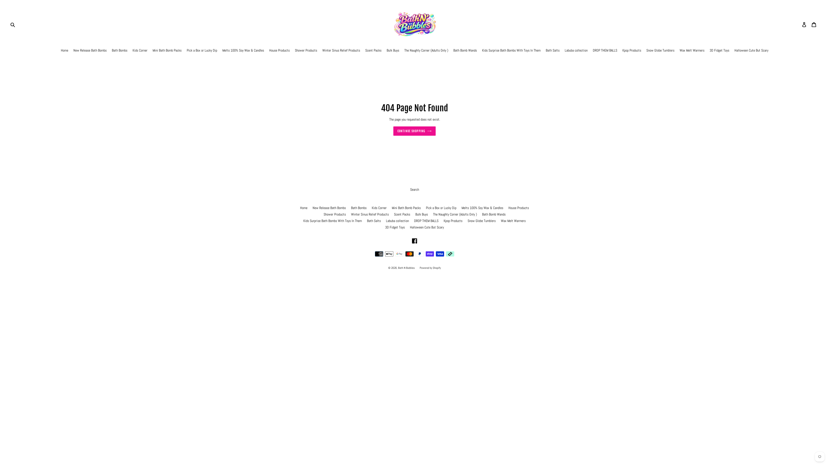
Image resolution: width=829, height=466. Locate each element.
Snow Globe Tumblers (660, 50)
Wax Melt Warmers (692, 50)
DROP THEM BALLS (605, 50)
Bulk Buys (393, 50)
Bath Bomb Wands (465, 50)
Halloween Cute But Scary (751, 50)
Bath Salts (553, 50)
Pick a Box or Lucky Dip (202, 50)
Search (414, 189)
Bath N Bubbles (406, 268)
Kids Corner (140, 50)
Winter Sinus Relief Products (341, 50)
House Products (279, 50)
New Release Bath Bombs (90, 50)
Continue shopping (411, 131)
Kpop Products (631, 50)
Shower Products (306, 50)
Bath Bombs (119, 50)
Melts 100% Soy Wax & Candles (243, 50)
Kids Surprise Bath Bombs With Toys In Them (511, 50)
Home (64, 50)
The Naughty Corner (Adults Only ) (426, 50)
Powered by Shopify (430, 268)
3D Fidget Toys (719, 50)
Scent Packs (373, 50)
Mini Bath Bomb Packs (167, 50)
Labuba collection (576, 50)
